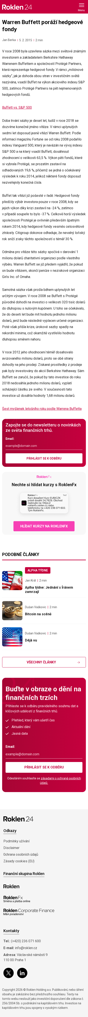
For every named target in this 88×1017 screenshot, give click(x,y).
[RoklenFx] (16, 899)
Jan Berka (9, 40)
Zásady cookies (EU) (18, 861)
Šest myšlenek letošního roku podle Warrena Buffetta (42, 409)
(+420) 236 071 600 (26, 941)
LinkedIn (22, 973)
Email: (10, 438)
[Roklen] (11, 886)
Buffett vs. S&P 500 (17, 107)
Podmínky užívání (16, 841)
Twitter (8, 973)
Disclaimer (11, 848)
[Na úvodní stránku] (17, 7)
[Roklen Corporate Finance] (28, 912)
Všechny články (41, 662)
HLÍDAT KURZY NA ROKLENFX (44, 526)
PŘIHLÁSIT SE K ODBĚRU (44, 458)
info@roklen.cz (26, 948)
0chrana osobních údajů (20, 854)
